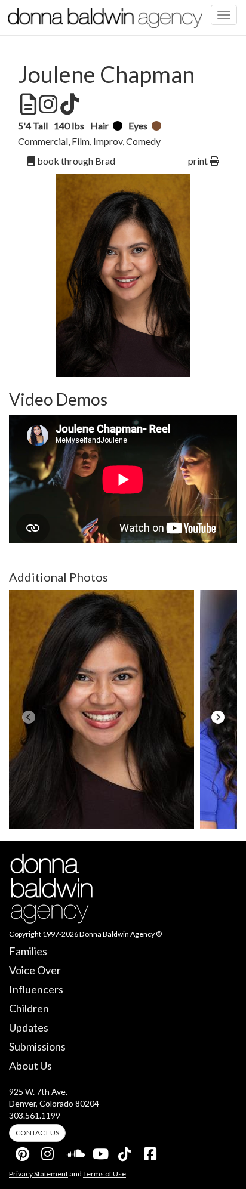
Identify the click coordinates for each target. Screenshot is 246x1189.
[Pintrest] (23, 1151)
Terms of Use (104, 1173)
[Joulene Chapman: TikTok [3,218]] (68, 104)
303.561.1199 (34, 1115)
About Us (30, 1065)
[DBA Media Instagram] (48, 1151)
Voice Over (35, 970)
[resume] (27, 104)
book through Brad (75, 160)
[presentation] (28, 717)
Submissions (37, 1046)
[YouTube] (100, 1151)
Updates (28, 1027)
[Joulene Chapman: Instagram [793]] (47, 104)
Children (29, 1008)
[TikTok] (125, 1151)
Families (28, 951)
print (199, 160)
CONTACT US (37, 1132)
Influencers (36, 989)
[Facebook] (151, 1151)
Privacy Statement (38, 1173)
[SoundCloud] (74, 1151)
